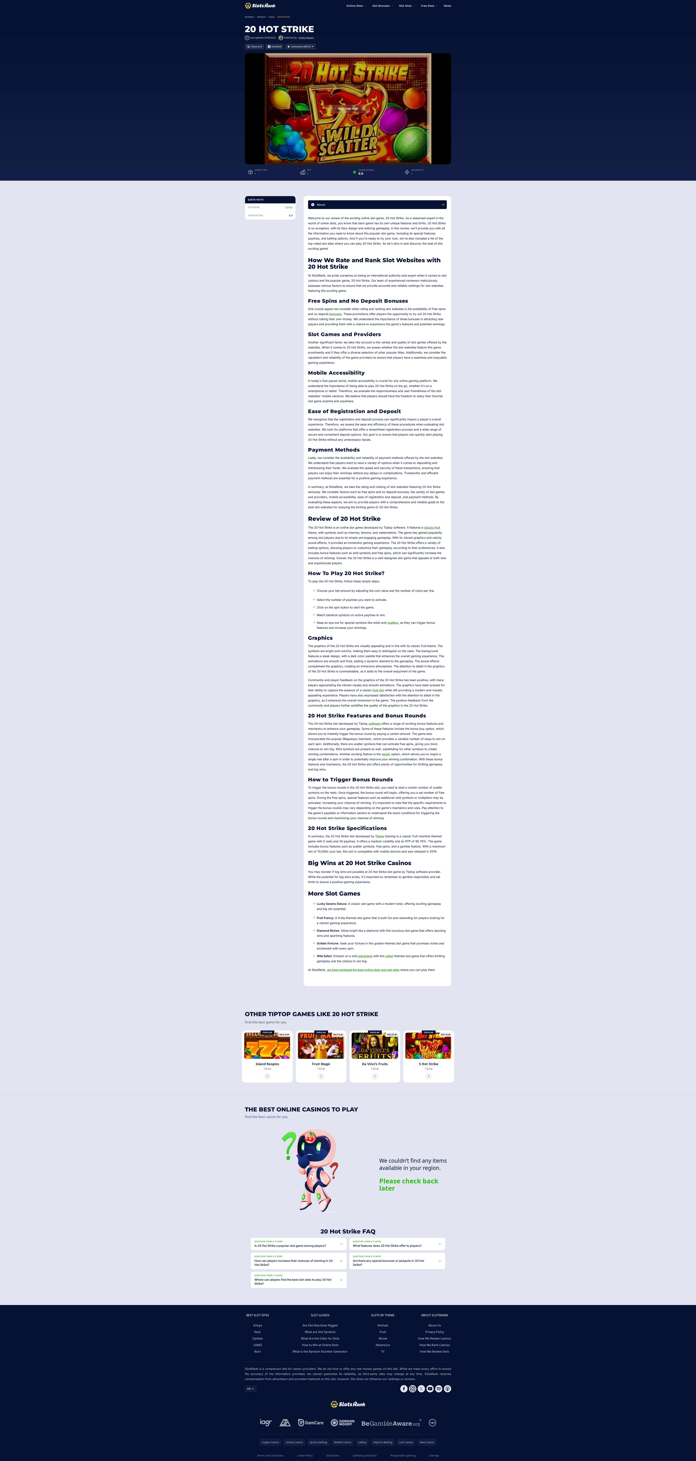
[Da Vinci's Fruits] (374, 1056)
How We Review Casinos (434, 1338)
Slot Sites (405, 5)
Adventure (383, 1345)
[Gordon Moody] (342, 1422)
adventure (365, 956)
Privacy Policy (434, 1332)
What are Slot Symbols (320, 1332)
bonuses (335, 314)
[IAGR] (266, 1422)
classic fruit (432, 527)
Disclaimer (332, 1455)
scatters (392, 622)
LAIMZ (257, 1345)
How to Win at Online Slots (320, 1345)
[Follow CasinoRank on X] (421, 1388)
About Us (434, 1325)
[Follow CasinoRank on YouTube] (430, 1388)
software (375, 723)
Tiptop (289, 207)
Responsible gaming (403, 1455)
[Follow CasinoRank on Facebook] (404, 1388)
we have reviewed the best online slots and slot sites (363, 970)
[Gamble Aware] (392, 1422)
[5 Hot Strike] (428, 1056)
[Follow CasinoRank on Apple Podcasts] (447, 1388)
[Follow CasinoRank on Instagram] (412, 1388)
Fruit (383, 1332)
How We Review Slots (434, 1352)
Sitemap (434, 1455)
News (447, 5)
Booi (257, 1352)
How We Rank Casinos (434, 1345)
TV (383, 1352)
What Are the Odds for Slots (320, 1338)
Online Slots (354, 5)
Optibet (257, 1338)
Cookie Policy (305, 1455)
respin (386, 754)
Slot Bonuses (381, 5)
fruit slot (378, 690)
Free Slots (427, 5)
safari (389, 956)
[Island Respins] (267, 1056)
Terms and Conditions (270, 1455)
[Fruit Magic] (321, 1056)
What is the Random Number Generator (320, 1352)
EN (249, 1388)
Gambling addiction (365, 1455)
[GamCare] (310, 1422)
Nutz (257, 1332)
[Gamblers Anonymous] (285, 1422)
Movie (383, 1338)
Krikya (257, 1325)
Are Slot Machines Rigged (320, 1325)
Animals (382, 1325)
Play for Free (348, 108)
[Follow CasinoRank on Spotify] (438, 1388)
